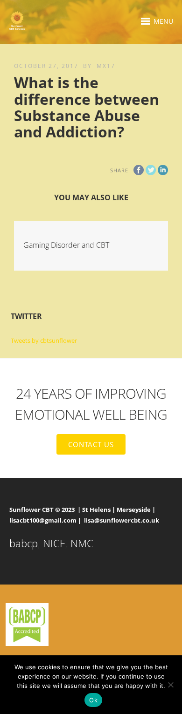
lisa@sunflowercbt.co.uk (121, 520)
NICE (54, 543)
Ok (93, 700)
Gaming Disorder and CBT (66, 245)
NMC (81, 543)
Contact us (91, 444)
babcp (23, 543)
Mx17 (106, 66)
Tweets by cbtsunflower (44, 340)
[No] (170, 684)
